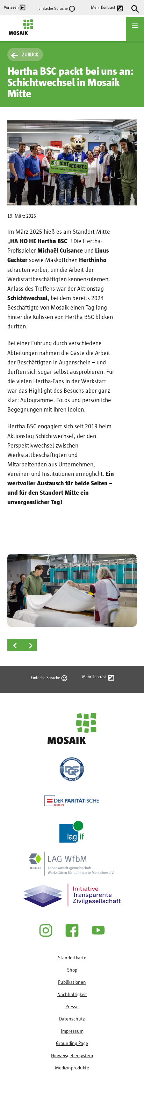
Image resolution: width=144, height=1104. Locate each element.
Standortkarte (72, 958)
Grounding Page (72, 1043)
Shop (72, 970)
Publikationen (72, 982)
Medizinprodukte (72, 1068)
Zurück (30, 54)
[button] (72, 590)
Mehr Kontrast (103, 7)
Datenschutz (72, 1019)
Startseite (19, 38)
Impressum (72, 1031)
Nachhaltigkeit (72, 994)
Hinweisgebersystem (72, 1055)
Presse (72, 1006)
